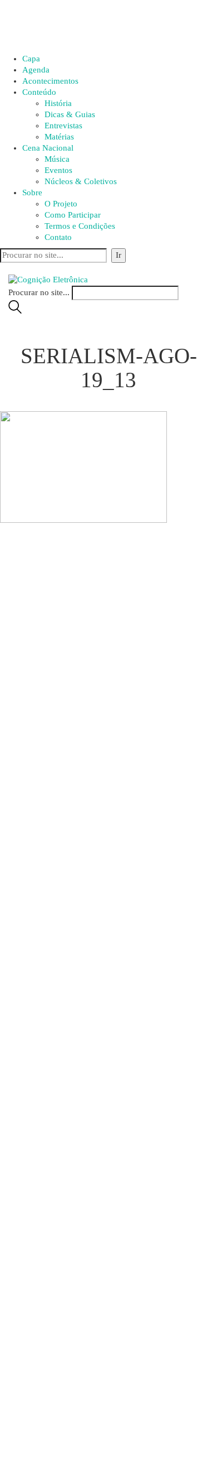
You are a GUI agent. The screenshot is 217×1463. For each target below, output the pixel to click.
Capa (31, 58)
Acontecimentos (50, 80)
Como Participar (73, 214)
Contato (58, 237)
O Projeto (61, 203)
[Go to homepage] (48, 279)
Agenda (36, 69)
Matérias (59, 136)
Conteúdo (39, 92)
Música (57, 159)
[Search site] (15, 310)
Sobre (32, 192)
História (58, 103)
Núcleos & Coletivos (81, 181)
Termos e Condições (80, 226)
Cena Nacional (47, 147)
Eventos (58, 170)
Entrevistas (63, 125)
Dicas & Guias (70, 114)
